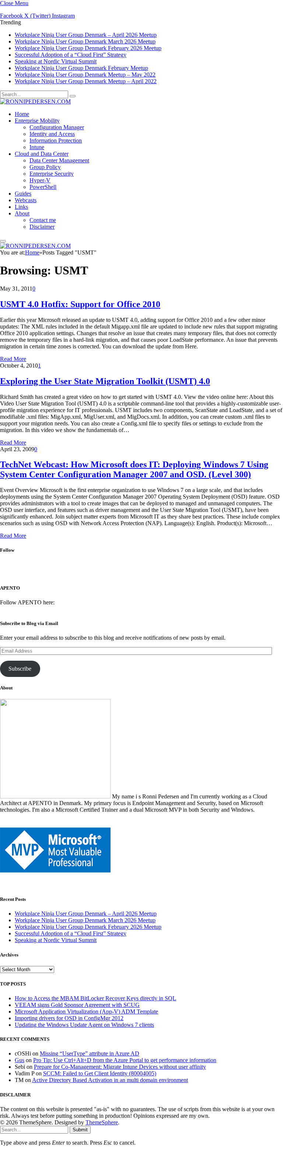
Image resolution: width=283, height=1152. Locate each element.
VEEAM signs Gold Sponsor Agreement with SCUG (77, 1005)
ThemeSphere (101, 1122)
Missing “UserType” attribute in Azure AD (89, 1053)
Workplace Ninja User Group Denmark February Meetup (81, 68)
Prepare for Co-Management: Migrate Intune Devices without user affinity (120, 1067)
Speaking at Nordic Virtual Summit (56, 61)
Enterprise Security (51, 174)
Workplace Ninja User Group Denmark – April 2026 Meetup (86, 35)
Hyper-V (39, 180)
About (22, 213)
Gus (19, 1060)
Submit (80, 1129)
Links (21, 207)
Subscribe (19, 668)
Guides (23, 193)
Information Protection (55, 140)
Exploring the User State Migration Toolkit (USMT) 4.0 (105, 381)
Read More (13, 359)
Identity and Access (52, 134)
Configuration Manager (56, 127)
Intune (36, 147)
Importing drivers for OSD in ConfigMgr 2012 (69, 1018)
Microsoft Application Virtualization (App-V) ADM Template (86, 1011)
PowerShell (42, 187)
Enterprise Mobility (37, 120)
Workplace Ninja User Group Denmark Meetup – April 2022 (86, 81)
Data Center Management (59, 160)
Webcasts (25, 200)
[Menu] (3, 241)
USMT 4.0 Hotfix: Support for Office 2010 (80, 304)
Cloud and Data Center (42, 154)
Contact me (42, 220)
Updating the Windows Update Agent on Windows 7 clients (84, 1025)
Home (22, 114)
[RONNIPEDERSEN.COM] (35, 101)
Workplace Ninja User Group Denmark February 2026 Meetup (88, 48)
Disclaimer (42, 227)
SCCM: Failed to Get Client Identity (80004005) (99, 1073)
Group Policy (45, 167)
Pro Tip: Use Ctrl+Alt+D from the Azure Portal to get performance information (124, 1060)
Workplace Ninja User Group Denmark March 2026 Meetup (85, 41)
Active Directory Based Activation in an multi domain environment (110, 1080)
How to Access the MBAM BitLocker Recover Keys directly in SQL (95, 998)
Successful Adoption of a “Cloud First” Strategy (70, 55)
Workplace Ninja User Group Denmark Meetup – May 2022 (85, 74)
